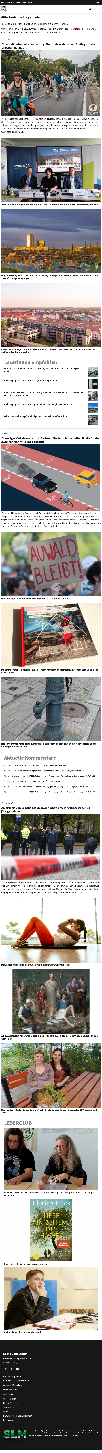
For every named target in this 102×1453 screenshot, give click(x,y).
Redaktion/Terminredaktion (16, 1380)
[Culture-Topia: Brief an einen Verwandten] (51, 1298)
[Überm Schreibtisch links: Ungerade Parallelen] (51, 1230)
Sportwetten (9, 1407)
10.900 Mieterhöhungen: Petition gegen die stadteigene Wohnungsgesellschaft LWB (50, 770)
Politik (87, 28)
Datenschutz (9, 1420)
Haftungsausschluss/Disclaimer (17, 1415)
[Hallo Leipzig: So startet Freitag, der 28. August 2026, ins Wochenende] (92, 408)
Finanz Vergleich (10, 1403)
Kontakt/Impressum (12, 1376)
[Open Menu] (98, 9)
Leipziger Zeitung (7, 2)
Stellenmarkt (21, 2)
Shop (30, 2)
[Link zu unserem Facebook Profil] (5, 1369)
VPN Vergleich (9, 1398)
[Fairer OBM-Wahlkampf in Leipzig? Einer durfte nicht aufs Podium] (92, 420)
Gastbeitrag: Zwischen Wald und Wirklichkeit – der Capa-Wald (41, 765)
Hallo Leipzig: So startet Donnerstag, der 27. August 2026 (38, 781)
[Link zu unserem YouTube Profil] (17, 1369)
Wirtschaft (78, 28)
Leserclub (18, 1122)
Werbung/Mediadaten (13, 1385)
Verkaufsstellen (10, 1389)
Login (98, 2)
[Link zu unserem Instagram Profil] (11, 1369)
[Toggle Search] (90, 9)
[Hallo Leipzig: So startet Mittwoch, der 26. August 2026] (92, 384)
